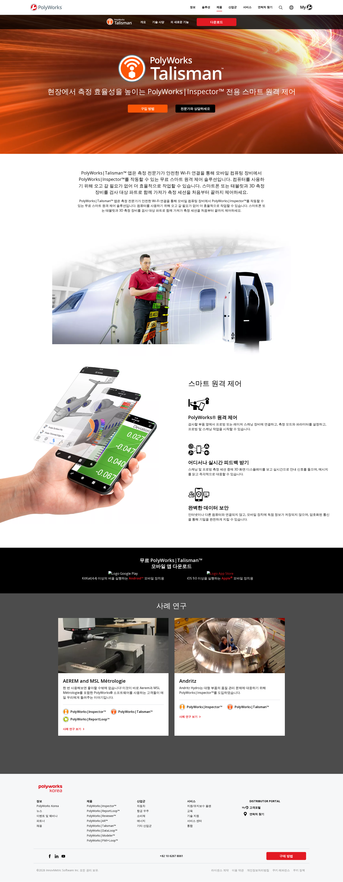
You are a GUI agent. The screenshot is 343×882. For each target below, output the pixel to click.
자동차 (141, 806)
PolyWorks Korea (48, 806)
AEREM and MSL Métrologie (94, 681)
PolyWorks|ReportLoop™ (90, 719)
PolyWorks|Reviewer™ (101, 816)
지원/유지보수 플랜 (199, 806)
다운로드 (216, 22)
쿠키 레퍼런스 (281, 870)
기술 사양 (158, 22)
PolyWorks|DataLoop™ (102, 830)
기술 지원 (193, 816)
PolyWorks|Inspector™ (88, 711)
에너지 (141, 821)
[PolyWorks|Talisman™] (120, 21)
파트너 (41, 821)
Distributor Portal (265, 801)
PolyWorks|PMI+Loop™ (102, 840)
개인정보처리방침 (258, 870)
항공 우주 (143, 811)
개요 (143, 22)
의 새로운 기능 (180, 22)
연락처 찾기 (265, 7)
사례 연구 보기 (72, 729)
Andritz (187, 681)
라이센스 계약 (220, 870)
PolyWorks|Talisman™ (135, 711)
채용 (39, 826)
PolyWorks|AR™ (97, 821)
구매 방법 (286, 856)
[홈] (46, 7)
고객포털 (255, 807)
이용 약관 (238, 870)
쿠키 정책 (299, 870)
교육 (190, 811)
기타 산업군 (144, 826)
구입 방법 (147, 108)
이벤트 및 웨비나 (47, 816)
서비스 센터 (194, 821)
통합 (190, 826)
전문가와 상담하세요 (195, 108)
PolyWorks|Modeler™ (101, 835)
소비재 (141, 816)
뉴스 (39, 811)
